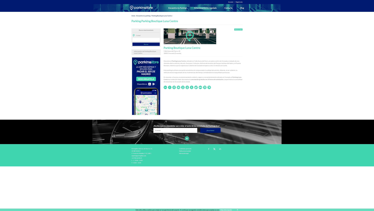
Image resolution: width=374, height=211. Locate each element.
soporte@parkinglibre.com (138, 155)
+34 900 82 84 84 (136, 158)
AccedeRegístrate (235, 2)
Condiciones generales (185, 148)
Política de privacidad (185, 151)
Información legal (184, 153)
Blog (242, 8)
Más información (226, 210)
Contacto (228, 8)
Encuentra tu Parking (177, 8)
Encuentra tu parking (143, 16)
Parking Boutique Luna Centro (162, 16)
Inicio (133, 16)
